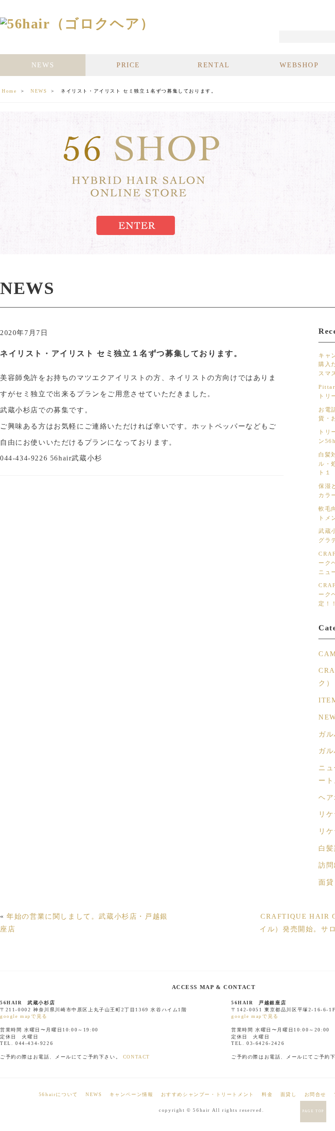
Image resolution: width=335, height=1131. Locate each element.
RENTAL (214, 65)
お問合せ (315, 1094)
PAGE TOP (313, 1111)
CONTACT (136, 1056)
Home (9, 90)
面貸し (288, 1094)
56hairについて (58, 1094)
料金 (267, 1094)
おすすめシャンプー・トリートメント (207, 1094)
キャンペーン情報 (131, 1094)
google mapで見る (24, 1016)
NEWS (42, 65)
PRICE (128, 65)
